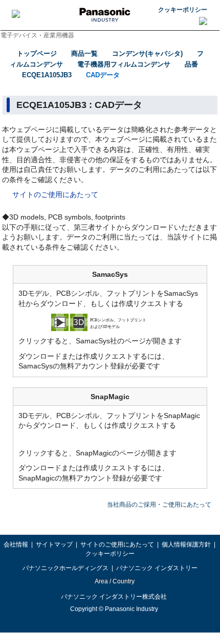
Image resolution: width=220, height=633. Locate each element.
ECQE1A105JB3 (47, 75)
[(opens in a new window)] (110, 322)
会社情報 (16, 544)
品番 (191, 64)
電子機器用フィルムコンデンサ (123, 64)
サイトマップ (54, 544)
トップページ (37, 53)
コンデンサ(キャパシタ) (147, 53)
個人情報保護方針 (186, 544)
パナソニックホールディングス (65, 568)
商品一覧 (84, 53)
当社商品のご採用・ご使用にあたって (159, 504)
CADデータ (103, 75)
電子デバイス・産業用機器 (37, 35)
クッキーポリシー (182, 9)
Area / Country (114, 581)
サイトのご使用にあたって (55, 194)
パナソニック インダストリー (156, 568)
